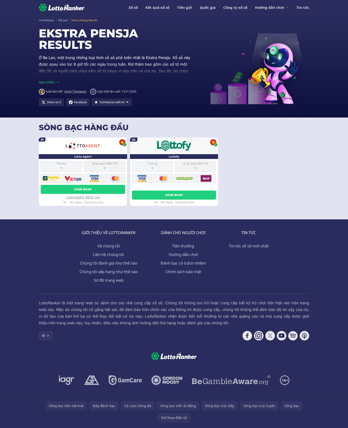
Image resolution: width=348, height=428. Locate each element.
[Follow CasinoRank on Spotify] (293, 335)
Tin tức (302, 7)
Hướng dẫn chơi (269, 7)
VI (43, 335)
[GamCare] (125, 380)
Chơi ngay (83, 189)
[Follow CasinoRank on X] (270, 335)
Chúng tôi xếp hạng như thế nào (109, 271)
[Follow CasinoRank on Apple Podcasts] (304, 335)
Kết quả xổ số (157, 7)
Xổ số (133, 7)
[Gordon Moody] (166, 380)
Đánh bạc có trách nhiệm (183, 263)
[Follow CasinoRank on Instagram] (258, 335)
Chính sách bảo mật (183, 271)
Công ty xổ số (235, 7)
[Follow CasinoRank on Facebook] (247, 335)
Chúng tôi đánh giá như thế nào (108, 263)
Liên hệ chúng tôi (108, 254)
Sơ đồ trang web (109, 280)
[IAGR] (67, 380)
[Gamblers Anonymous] (91, 380)
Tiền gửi (184, 7)
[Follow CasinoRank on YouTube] (281, 335)
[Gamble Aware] (231, 380)
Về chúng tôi (108, 246)
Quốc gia (208, 7)
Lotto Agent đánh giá (83, 197)
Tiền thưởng (183, 246)
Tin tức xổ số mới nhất (249, 246)
